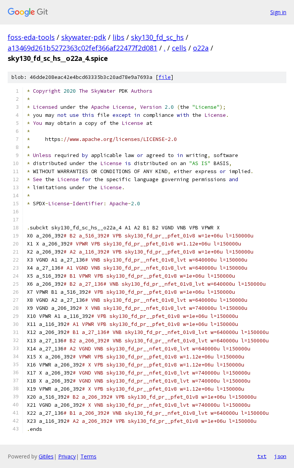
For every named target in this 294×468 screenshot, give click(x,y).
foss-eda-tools (31, 37)
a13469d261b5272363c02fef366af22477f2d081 (82, 47)
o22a (201, 47)
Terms (88, 456)
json (280, 456)
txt (261, 456)
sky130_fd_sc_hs (157, 37)
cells (179, 47)
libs (118, 37)
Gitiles (46, 456)
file (164, 77)
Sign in (278, 12)
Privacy (67, 456)
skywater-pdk (83, 37)
